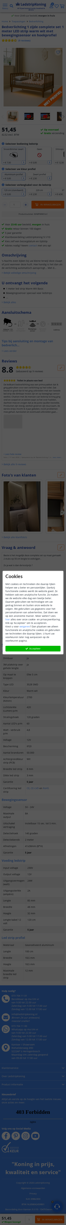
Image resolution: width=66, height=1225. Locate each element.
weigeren (24, 626)
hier (7, 619)
